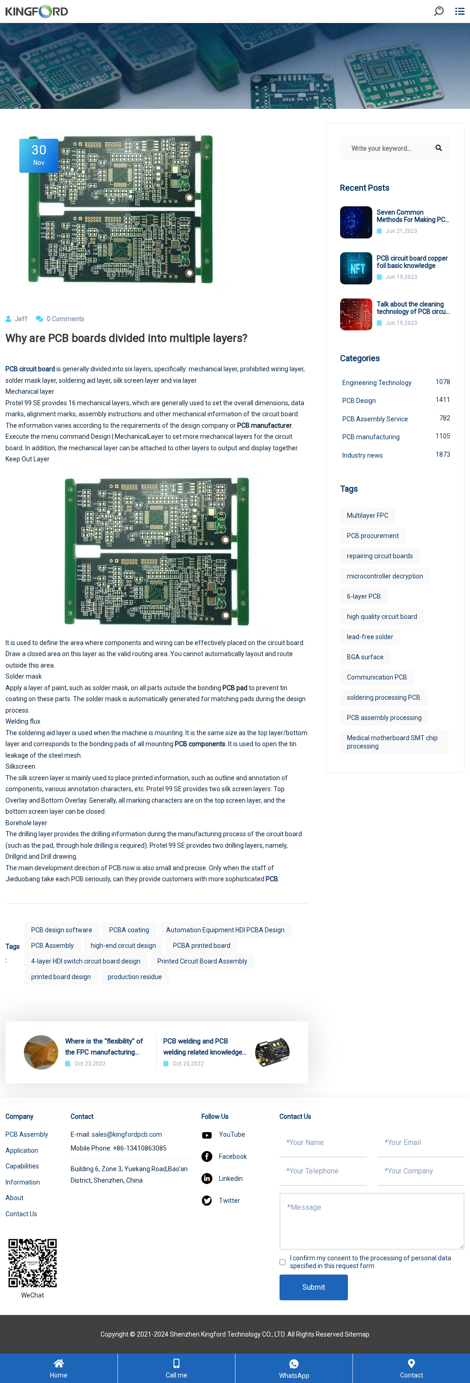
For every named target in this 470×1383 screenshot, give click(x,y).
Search (447, 36)
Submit (313, 1287)
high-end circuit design (123, 945)
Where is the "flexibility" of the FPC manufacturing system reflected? (104, 1047)
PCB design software (61, 930)
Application (22, 1150)
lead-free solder (370, 636)
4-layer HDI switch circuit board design (85, 961)
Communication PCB (377, 677)
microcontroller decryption (385, 576)
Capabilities (22, 1166)
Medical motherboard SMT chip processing (392, 742)
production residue (135, 977)
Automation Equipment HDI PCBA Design (225, 930)
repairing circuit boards (380, 556)
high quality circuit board (382, 616)
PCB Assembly (52, 945)
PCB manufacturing (396, 436)
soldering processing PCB (383, 697)
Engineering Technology (396, 382)
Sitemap (357, 1334)
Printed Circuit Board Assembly (202, 961)
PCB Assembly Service (396, 418)
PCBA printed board (201, 945)
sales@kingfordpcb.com (127, 1134)
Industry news (396, 455)
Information (23, 1182)
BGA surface (365, 657)
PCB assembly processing (384, 717)
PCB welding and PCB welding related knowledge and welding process (202, 1047)
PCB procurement (373, 535)
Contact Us (21, 1214)
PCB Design (396, 400)
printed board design (61, 977)
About (14, 1198)
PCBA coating (129, 930)
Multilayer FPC (367, 515)
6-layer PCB (364, 596)
